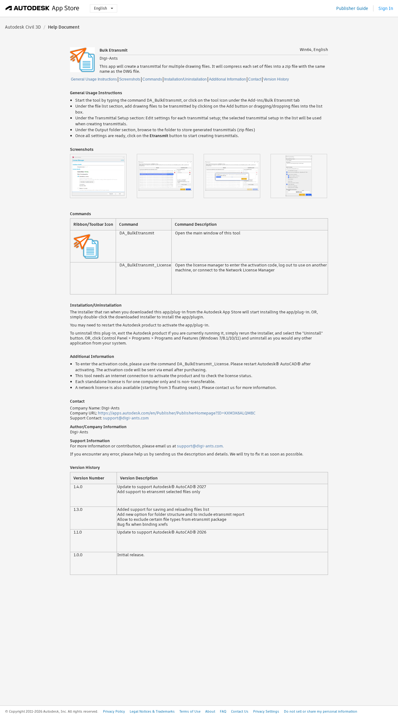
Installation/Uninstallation (185, 79)
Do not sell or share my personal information (320, 711)
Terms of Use (190, 711)
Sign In (385, 8)
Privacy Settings (266, 711)
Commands (152, 79)
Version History (276, 79)
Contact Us (239, 711)
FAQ (223, 711)
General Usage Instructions (94, 79)
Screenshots (129, 79)
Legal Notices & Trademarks (152, 711)
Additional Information (227, 79)
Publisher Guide (352, 8)
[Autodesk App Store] (42, 8)
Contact (254, 79)
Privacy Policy (114, 711)
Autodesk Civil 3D (23, 27)
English (100, 8)
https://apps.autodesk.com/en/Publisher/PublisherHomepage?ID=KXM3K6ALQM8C (177, 413)
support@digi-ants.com (126, 418)
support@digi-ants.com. (200, 446)
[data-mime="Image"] (103, 176)
